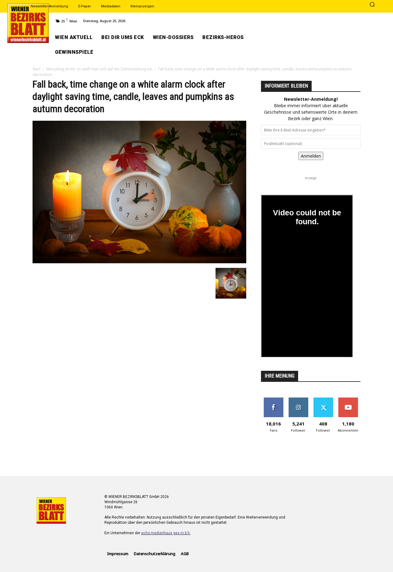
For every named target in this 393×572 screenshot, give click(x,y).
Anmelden (311, 156)
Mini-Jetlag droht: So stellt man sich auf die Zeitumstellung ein (99, 69)
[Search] (372, 5)
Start (37, 69)
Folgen (298, 400)
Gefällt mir (273, 400)
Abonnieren (348, 400)
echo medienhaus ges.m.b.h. (166, 533)
